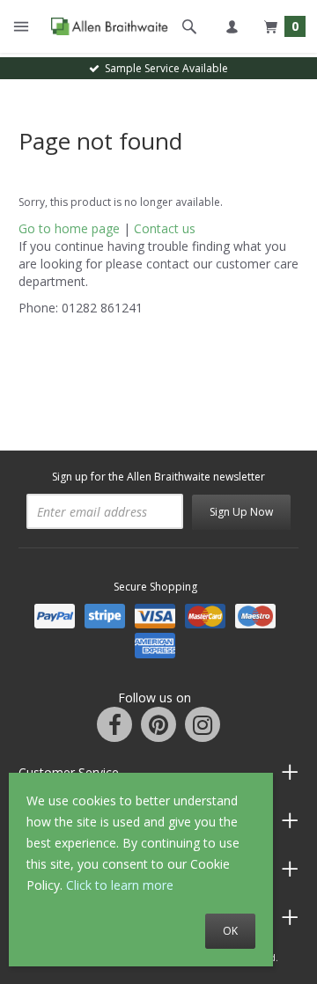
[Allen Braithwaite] (105, 26)
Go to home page (69, 228)
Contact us (164, 228)
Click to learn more (119, 885)
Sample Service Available (164, 68)
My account (231, 26)
